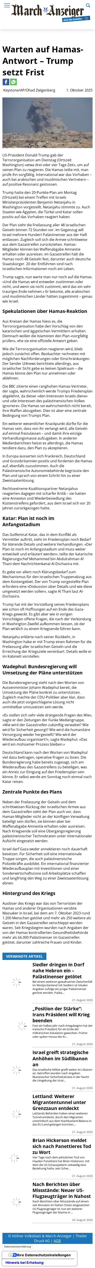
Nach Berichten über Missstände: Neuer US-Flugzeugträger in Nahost (61, 1190)
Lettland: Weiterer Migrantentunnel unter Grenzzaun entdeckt (59, 1102)
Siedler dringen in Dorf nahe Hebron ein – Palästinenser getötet (58, 970)
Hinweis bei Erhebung (25, 1262)
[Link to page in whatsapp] (13, 82)
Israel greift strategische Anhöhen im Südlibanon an (60, 1058)
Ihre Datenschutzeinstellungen (44, 1255)
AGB (57, 1240)
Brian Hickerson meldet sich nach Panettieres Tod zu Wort (61, 1146)
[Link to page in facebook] (6, 82)
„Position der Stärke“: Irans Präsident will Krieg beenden (61, 1014)
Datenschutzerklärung (17, 1246)
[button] (88, 5)
